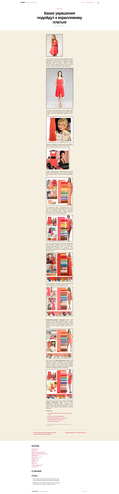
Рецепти (34, 462)
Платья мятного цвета (53, 421)
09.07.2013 (63, 26)
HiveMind (22, 2)
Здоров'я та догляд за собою (38, 454)
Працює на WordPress (43, 491)
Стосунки (34, 466)
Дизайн (33, 450)
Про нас (82, 2)
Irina (57, 26)
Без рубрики (35, 449)
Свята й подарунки (36, 465)
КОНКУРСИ (34, 455)
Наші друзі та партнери (89, 2)
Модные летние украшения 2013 (56, 416)
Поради (33, 460)
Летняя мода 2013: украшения (55, 419)
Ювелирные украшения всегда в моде (57, 418)
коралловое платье (67, 424)
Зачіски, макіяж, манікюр (38, 452)
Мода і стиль (59, 8)
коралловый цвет (50, 425)
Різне (33, 463)
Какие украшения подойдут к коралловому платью (55, 424)
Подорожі (34, 458)
